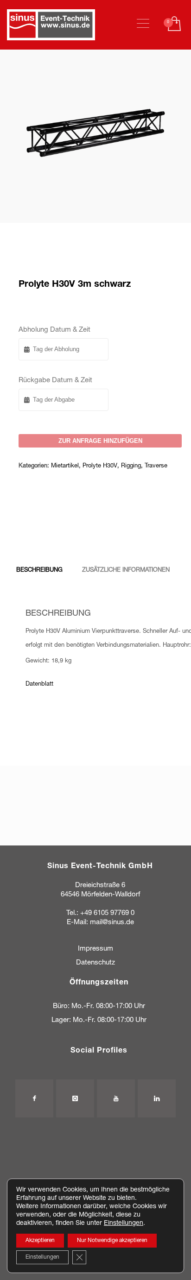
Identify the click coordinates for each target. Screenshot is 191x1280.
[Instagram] (75, 1098)
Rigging (131, 466)
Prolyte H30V (100, 466)
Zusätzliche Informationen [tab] (126, 570)
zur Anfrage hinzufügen (100, 440)
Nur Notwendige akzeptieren (112, 1240)
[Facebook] (34, 1098)
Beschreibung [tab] (39, 570)
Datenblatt (39, 684)
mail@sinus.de (112, 922)
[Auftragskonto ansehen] (173, 24)
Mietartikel (65, 466)
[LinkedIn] (157, 1098)
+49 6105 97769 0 (107, 913)
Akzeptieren (40, 1240)
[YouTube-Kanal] (116, 1098)
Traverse (156, 466)
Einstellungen (123, 1223)
